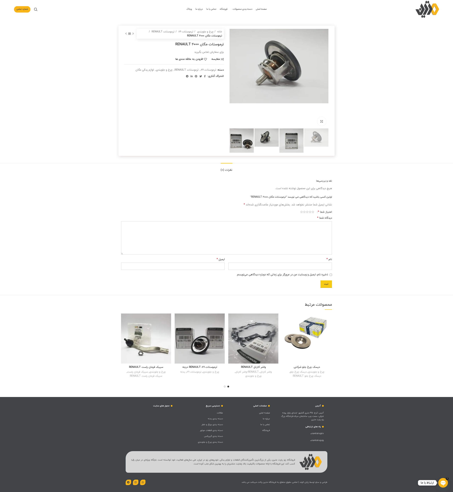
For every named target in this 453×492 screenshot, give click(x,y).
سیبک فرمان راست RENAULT (146, 367)
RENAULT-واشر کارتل (247, 372)
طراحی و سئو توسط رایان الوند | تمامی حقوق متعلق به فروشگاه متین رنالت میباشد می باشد (284, 482)
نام (329, 259)
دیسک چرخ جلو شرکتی (307, 367)
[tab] (226, 168)
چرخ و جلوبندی (204, 31)
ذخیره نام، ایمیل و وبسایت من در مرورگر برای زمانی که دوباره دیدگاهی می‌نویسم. (282, 275)
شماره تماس (22, 9)
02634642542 (317, 433)
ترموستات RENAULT (162, 31)
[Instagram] (135, 482)
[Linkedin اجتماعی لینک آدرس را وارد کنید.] (192, 76)
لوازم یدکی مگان (145, 70)
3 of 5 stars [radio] (307, 212)
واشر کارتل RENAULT (253, 367)
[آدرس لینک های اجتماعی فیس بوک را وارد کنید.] (205, 76)
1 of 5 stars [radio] (312, 212)
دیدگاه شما (324, 218)
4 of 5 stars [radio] (304, 212)
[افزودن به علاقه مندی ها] (284, 319)
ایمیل (221, 259)
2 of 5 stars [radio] (310, 212)
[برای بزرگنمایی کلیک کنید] (321, 121)
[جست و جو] (35, 9)
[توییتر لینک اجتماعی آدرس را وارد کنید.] (200, 76)
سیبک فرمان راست (137, 372)
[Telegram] (128, 482)
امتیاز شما (325, 212)
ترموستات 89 (185, 31)
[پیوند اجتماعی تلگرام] (187, 76)
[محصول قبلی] (133, 34)
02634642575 (317, 440)
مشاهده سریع (284, 335)
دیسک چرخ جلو (298, 372)
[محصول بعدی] (126, 34)
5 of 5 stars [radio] (301, 212)
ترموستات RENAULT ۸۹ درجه (199, 367)
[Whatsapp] (143, 482)
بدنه (182, 372)
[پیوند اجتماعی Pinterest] (196, 76)
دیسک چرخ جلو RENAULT (307, 376)
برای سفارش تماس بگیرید (284, 327)
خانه (219, 31)
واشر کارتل (266, 372)
